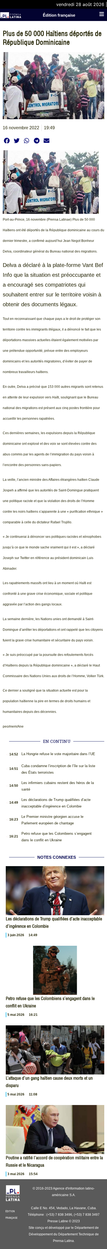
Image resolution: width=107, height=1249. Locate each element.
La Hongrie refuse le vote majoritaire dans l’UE (58, 754)
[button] (7, 141)
